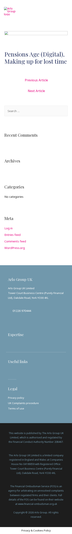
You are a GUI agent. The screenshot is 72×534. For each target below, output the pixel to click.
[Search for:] (35, 111)
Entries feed (12, 235)
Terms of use (16, 408)
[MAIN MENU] (63, 11)
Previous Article (36, 80)
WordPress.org (14, 248)
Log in (8, 228)
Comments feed (15, 241)
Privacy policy (16, 398)
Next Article (36, 91)
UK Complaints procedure (23, 403)
